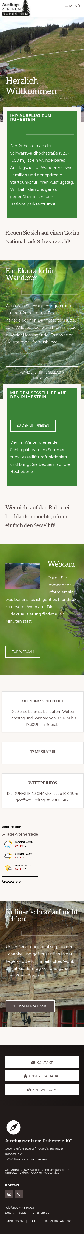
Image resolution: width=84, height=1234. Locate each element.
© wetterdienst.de (12, 881)
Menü (74, 6)
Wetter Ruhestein (11, 826)
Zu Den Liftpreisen (33, 426)
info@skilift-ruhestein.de (32, 1212)
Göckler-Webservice (45, 1172)
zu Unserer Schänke (30, 1006)
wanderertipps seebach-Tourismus (42, 375)
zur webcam (23, 652)
